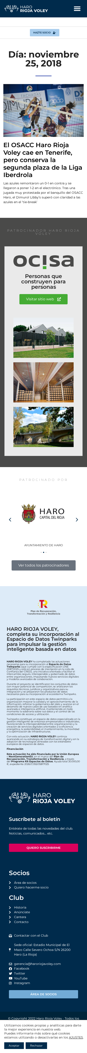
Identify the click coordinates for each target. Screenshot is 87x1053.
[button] (77, 8)
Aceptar (14, 1045)
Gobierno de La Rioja (46, 545)
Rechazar (36, 1045)
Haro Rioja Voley (49, 1018)
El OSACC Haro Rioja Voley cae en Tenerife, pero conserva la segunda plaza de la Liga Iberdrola (42, 160)
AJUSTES (76, 1037)
